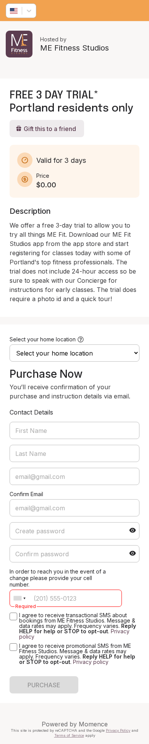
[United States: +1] (19, 598)
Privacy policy (91, 662)
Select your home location (43, 339)
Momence (93, 724)
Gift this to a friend (50, 129)
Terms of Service (69, 735)
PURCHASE (44, 685)
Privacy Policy (118, 730)
